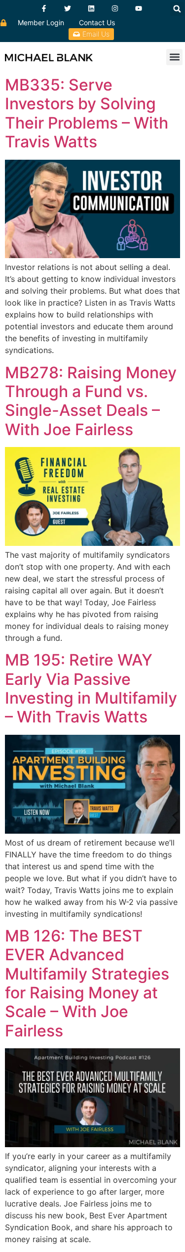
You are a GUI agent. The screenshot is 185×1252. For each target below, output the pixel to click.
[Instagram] (115, 8)
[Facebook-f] (44, 8)
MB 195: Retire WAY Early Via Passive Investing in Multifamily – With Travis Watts (91, 688)
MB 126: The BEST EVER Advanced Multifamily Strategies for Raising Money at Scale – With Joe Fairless (87, 983)
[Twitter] (67, 8)
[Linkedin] (91, 8)
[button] (177, 9)
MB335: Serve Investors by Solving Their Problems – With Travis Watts (86, 113)
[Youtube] (138, 8)
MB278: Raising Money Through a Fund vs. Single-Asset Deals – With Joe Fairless (91, 401)
